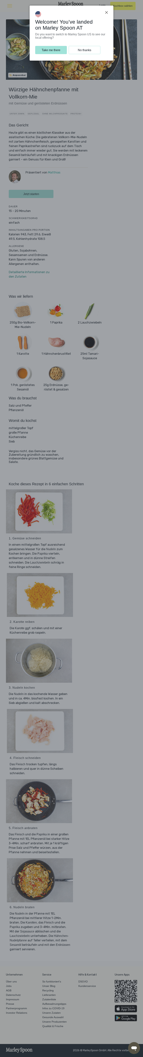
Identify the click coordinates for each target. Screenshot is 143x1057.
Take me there (51, 50)
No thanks (84, 50)
